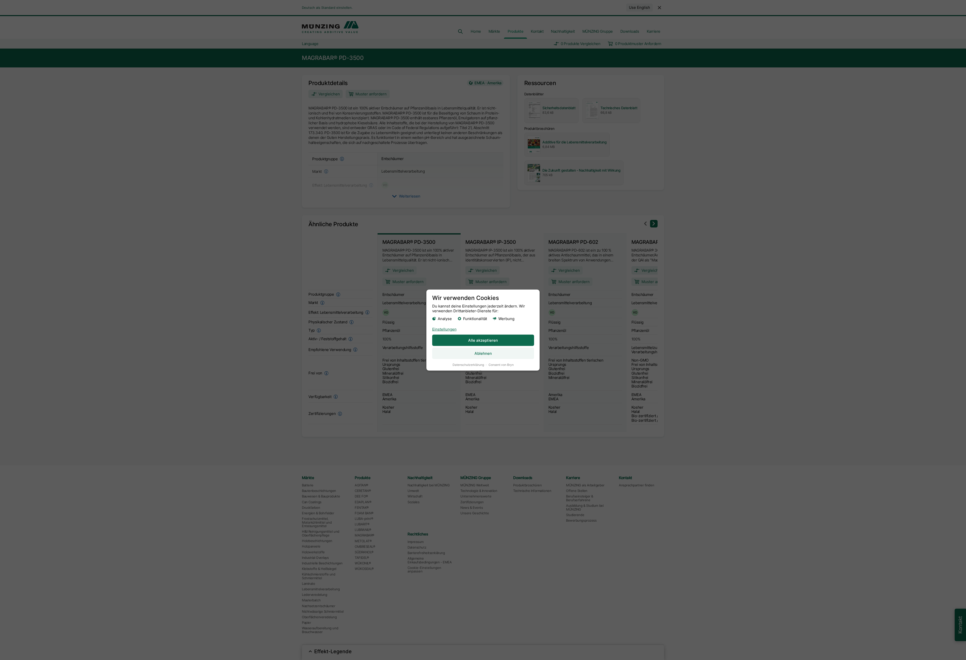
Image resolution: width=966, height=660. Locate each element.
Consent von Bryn (501, 365)
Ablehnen (483, 353)
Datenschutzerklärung (468, 365)
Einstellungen (444, 329)
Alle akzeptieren (483, 340)
